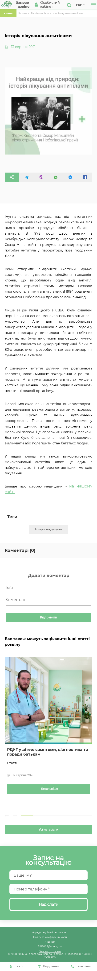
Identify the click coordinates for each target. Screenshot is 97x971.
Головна (22, 13)
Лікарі (18, 966)
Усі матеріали (48, 829)
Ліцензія (50, 941)
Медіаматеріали (40, 13)
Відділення (51, 966)
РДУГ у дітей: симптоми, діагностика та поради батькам (47, 752)
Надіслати (48, 904)
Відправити (48, 617)
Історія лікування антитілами (68, 13)
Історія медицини (48, 529)
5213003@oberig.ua (50, 946)
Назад (9, 13)
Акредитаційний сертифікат (50, 932)
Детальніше (49, 788)
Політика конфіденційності (50, 937)
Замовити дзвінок (50, 951)
